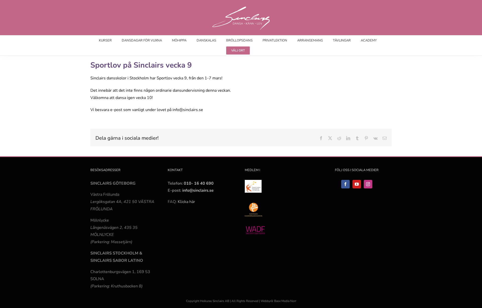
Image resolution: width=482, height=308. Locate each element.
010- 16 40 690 (199, 183)
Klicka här (186, 201)
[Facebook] (345, 184)
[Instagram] (368, 184)
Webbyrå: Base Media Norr (278, 301)
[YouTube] (356, 184)
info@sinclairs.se (197, 190)
